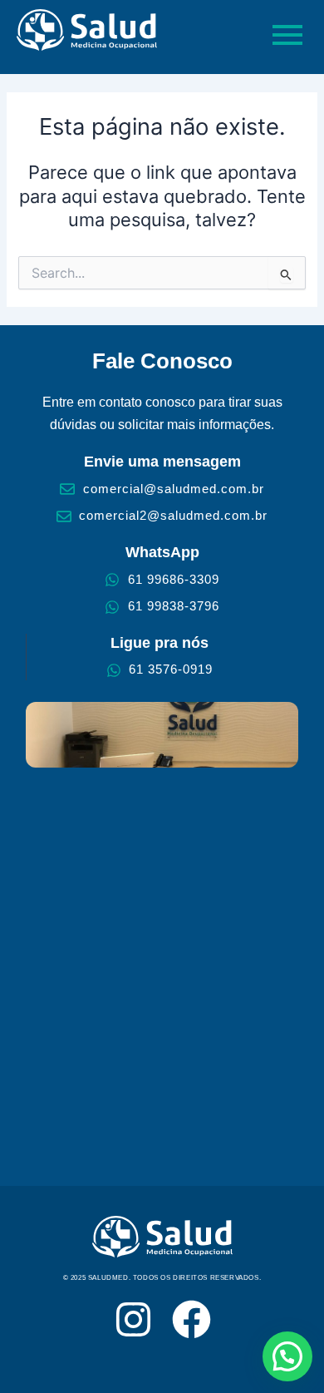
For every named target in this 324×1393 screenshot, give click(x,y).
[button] (287, 1356)
